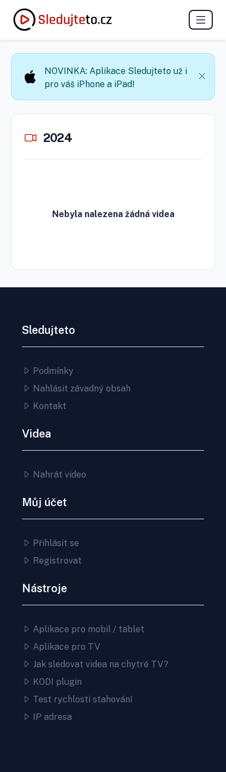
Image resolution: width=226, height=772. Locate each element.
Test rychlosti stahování (81, 699)
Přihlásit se (55, 543)
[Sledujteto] (62, 20)
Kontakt (48, 406)
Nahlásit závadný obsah (81, 388)
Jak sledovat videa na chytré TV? (99, 664)
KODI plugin (56, 682)
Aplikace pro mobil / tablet (87, 629)
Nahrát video (58, 474)
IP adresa (51, 717)
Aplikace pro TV (65, 647)
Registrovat (56, 560)
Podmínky (52, 371)
